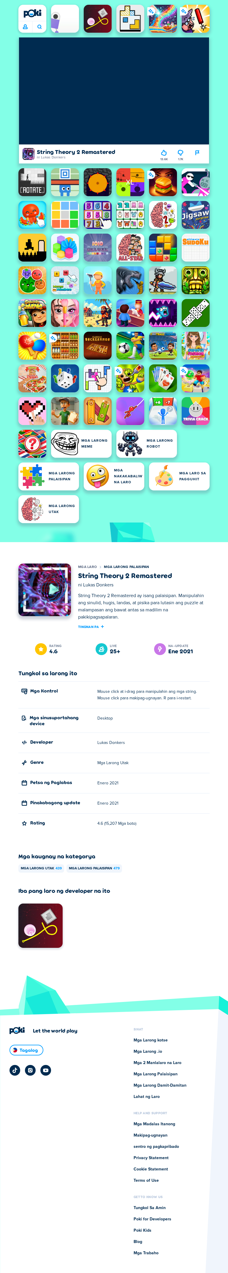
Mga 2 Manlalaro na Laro (157, 1063)
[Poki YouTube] (45, 1070)
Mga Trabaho (146, 1253)
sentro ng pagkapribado (156, 1147)
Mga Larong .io (148, 1051)
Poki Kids (142, 1230)
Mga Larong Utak (41, 868)
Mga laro (87, 567)
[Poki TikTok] (15, 1070)
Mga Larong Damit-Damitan (160, 1085)
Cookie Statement (151, 1169)
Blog (138, 1242)
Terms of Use (146, 1180)
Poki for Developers (152, 1219)
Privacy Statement (151, 1158)
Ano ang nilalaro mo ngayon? (39, 27)
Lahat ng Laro (147, 1097)
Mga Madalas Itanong (154, 1124)
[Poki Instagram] (30, 1070)
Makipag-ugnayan (150, 1135)
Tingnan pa (88, 626)
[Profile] (25, 27)
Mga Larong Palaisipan (126, 567)
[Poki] (32, 13)
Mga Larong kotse (151, 1040)
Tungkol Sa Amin (150, 1208)
